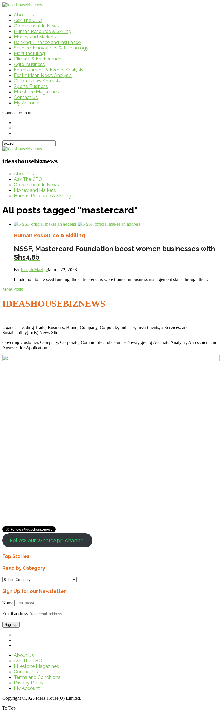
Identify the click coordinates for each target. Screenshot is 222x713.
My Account (27, 103)
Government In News (36, 26)
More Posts (12, 289)
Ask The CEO (28, 20)
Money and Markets (35, 37)
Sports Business (31, 86)
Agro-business (29, 64)
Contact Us (26, 97)
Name (7, 602)
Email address (15, 613)
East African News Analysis (43, 75)
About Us (24, 15)
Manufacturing (29, 53)
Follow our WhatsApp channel (47, 540)
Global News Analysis (37, 81)
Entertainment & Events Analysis (48, 70)
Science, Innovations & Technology (51, 48)
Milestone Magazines (36, 92)
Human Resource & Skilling (42, 31)
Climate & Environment (38, 59)
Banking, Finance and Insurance (47, 42)
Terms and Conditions (37, 677)
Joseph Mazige (34, 269)
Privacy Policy (29, 683)
